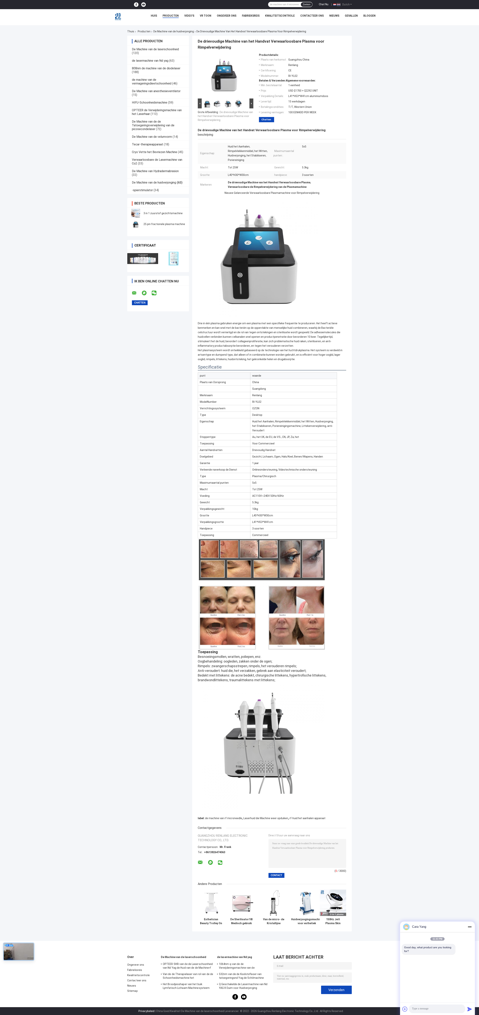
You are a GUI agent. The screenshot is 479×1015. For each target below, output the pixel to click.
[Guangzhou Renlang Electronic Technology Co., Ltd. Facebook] (136, 4)
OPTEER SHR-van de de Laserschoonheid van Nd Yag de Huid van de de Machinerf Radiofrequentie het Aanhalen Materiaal (188, 966)
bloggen (369, 15)
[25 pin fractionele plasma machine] (136, 224)
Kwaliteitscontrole (280, 15)
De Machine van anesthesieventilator (156, 91)
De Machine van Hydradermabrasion (155, 171)
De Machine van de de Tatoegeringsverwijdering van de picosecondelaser (153, 125)
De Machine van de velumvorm (152, 136)
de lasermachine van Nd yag (150, 60)
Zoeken (306, 4)
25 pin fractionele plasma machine (164, 224)
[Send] (470, 1009)
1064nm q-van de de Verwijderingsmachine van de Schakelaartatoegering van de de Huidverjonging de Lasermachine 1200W (243, 966)
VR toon (205, 15)
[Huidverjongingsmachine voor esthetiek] (307, 903)
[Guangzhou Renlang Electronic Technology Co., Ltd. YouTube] (143, 4)
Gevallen (351, 15)
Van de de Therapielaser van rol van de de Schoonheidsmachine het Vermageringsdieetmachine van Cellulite (188, 976)
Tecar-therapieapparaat (147, 144)
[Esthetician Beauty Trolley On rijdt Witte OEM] (211, 903)
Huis (154, 15)
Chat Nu (323, 4)
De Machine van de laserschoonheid (155, 49)
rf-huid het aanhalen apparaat (307, 818)
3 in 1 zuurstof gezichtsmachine (163, 213)
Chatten (266, 119)
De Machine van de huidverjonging (173, 31)
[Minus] (469, 927)
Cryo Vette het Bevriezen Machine (154, 152)
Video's (189, 15)
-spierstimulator (142, 190)
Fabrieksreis (251, 15)
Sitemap (132, 990)
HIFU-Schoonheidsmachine (149, 102)
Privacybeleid (146, 1011)
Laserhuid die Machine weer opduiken (265, 818)
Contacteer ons (312, 15)
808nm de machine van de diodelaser (156, 68)
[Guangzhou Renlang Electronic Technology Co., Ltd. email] (136, 293)
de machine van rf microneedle (223, 818)
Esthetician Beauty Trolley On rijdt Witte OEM (211, 921)
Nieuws (334, 15)
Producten (171, 15)
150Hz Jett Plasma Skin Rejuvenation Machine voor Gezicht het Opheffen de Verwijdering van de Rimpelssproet (333, 921)
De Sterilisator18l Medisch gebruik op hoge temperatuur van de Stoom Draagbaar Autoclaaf (241, 921)
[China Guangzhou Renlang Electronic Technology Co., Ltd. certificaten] (142, 258)
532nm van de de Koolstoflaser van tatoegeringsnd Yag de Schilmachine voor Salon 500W (241, 976)
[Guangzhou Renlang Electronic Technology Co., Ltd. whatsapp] (146, 293)
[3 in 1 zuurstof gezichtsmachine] (136, 213)
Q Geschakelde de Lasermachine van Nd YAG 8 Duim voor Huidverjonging (243, 986)
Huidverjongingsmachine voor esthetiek (306, 921)
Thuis (130, 31)
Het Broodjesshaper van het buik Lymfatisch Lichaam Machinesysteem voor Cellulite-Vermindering (186, 987)
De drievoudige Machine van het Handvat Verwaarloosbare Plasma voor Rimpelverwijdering (225, 116)
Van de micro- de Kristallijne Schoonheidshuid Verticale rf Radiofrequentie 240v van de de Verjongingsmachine (273, 921)
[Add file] (405, 1009)
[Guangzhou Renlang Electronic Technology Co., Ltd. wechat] (156, 293)
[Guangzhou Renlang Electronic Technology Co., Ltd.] (118, 16)
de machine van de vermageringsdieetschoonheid (151, 81)
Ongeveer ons (226, 15)
